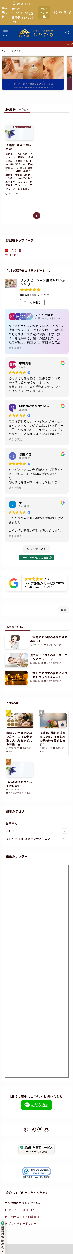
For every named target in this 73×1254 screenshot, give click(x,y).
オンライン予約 (44, 12)
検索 (63, 610)
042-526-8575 (22, 6)
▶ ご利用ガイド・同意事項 (22, 1217)
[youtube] (39, 1129)
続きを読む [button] (16, 348)
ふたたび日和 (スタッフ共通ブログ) (28, 839)
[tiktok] (33, 1129)
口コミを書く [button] (32, 302)
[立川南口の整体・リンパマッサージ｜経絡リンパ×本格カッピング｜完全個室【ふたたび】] (36, 33)
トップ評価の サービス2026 (44, 583)
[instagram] (26, 1129)
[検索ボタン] (67, 33)
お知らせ (11, 831)
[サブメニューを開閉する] (64, 831)
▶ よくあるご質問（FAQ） (22, 1210)
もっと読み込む (36, 549)
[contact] (46, 1129)
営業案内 (11, 823)
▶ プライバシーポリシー (21, 1223)
